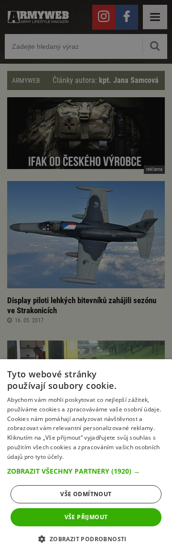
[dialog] (86, 458)
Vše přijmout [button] (86, 517)
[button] (86, 471)
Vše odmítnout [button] (85, 494)
